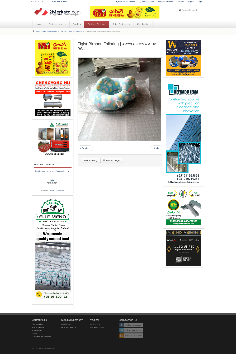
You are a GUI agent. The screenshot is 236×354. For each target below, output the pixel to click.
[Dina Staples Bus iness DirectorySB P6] (183, 207)
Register (190, 2)
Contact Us (37, 330)
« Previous (85, 148)
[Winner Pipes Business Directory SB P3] (183, 58)
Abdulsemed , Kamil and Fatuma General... (53, 171)
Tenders (77, 24)
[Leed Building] (53, 139)
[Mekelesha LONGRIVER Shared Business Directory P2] (53, 58)
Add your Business (165, 2)
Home (39, 24)
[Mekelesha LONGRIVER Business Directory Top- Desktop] (124, 12)
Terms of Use (38, 324)
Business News (56, 24)
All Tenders (95, 324)
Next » (156, 148)
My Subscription (97, 327)
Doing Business (120, 24)
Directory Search (147, 2)
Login (200, 2)
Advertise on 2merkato (41, 337)
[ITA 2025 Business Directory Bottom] (183, 248)
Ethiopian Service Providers (71, 31)
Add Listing (65, 324)
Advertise (180, 2)
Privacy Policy (38, 327)
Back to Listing (90, 160)
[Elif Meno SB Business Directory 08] (53, 249)
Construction (143, 24)
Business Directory (96, 24)
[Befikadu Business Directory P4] (183, 133)
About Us (36, 334)
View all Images (112, 160)
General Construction (56, 190)
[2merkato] (59, 12)
